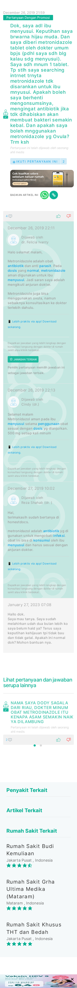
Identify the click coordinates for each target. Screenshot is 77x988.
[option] (38, 722)
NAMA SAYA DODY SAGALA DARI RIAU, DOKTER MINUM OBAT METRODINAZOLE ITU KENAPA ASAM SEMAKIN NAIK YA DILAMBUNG (42, 712)
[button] (38, 216)
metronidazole (53, 270)
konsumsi (41, 540)
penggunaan (48, 424)
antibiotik (16, 266)
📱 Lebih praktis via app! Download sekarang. (32, 324)
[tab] (38, 432)
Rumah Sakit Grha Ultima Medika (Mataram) (30, 889)
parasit (45, 266)
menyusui (16, 280)
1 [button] (35, 745)
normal (33, 270)
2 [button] (41, 745)
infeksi (59, 535)
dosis (12, 270)
